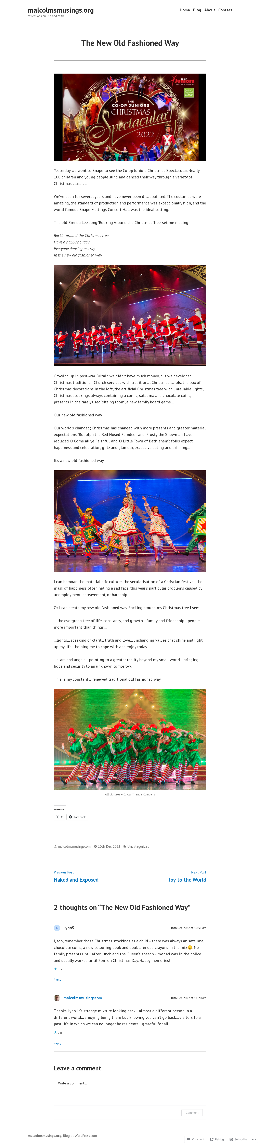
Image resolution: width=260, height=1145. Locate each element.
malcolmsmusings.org (61, 10)
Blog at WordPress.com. (80, 1135)
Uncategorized (138, 846)
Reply (57, 980)
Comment (192, 1112)
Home (185, 10)
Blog (197, 10)
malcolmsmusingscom (74, 846)
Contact (225, 10)
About (209, 10)
